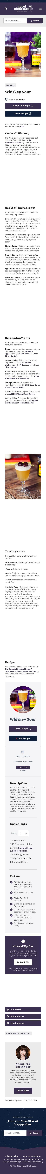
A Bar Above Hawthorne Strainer (22, 377)
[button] (6, 9)
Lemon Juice (21, 844)
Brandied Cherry (19, 862)
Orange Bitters (21, 858)
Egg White (19, 854)
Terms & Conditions (32, 1156)
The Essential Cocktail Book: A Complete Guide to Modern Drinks (20, 670)
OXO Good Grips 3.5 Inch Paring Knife (22, 386)
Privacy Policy (11, 1156)
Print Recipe (21, 113)
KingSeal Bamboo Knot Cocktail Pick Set (21, 401)
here (22, 127)
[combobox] (15, 20)
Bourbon (17, 840)
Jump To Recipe (21, 105)
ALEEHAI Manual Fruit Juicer (21, 394)
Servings (14, 833)
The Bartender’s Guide (18, 141)
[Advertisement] (23, 180)
